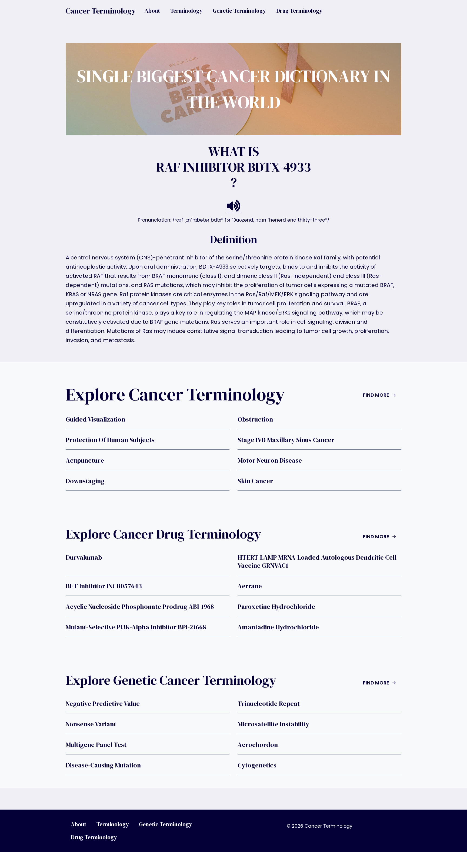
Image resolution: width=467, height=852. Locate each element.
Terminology (186, 11)
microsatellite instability (273, 724)
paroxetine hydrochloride (276, 607)
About (152, 11)
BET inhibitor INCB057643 (104, 586)
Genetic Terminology (239, 11)
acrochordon (258, 745)
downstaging (85, 481)
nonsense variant (91, 724)
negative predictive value (103, 704)
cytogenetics (257, 765)
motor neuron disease (270, 460)
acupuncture (85, 460)
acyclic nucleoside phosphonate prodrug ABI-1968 (140, 607)
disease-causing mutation (103, 765)
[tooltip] (233, 206)
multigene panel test (96, 745)
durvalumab (84, 557)
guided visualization (95, 419)
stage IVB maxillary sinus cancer (286, 440)
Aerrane (250, 586)
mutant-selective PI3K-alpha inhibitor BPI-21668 (136, 627)
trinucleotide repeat (269, 704)
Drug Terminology (299, 11)
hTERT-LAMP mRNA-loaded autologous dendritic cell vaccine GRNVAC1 (317, 561)
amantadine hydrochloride (278, 627)
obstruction (255, 419)
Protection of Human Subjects (110, 440)
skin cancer (255, 481)
